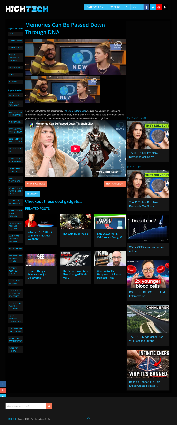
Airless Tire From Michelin (15, 103)
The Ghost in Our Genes (75, 111)
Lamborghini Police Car (14, 170)
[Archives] (135, 7)
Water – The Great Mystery (15, 339)
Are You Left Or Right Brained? (16, 130)
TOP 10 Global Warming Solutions (15, 306)
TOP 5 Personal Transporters (15, 330)
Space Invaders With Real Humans (15, 258)
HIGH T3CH (12, 419)
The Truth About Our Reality (13, 271)
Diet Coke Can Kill (15, 150)
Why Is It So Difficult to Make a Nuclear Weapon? (40, 236)
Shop (116, 7)
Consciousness (15, 41)
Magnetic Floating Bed (14, 179)
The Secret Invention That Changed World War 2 (75, 274)
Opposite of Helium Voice (14, 202)
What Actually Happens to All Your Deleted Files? (109, 274)
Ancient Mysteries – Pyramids (14, 57)
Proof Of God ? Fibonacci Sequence (15, 226)
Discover (34, 193)
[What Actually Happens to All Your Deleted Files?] (110, 259)
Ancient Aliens (15, 67)
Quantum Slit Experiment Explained (14, 238)
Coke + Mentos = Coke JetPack (15, 140)
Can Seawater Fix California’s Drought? (110, 235)
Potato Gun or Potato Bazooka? (15, 213)
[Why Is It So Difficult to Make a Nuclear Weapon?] (41, 221)
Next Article (113, 183)
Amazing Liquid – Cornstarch (15, 113)
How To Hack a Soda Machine (15, 160)
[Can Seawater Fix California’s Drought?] (110, 222)
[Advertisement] (148, 69)
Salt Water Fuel (16, 249)
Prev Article (37, 183)
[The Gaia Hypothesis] (75, 222)
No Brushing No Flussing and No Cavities (16, 191)
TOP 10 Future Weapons (15, 282)
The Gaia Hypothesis (75, 234)
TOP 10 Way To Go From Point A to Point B (15, 293)
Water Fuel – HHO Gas (14, 349)
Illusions (13, 82)
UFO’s (11, 34)
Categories (94, 7)
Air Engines (14, 95)
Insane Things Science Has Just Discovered (38, 274)
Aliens (11, 75)
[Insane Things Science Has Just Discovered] (41, 259)
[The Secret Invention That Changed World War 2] (75, 259)
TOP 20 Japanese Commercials (14, 318)
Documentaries (15, 48)
